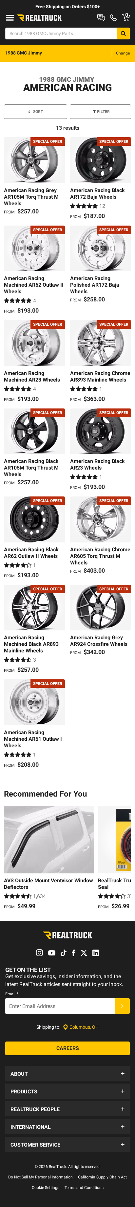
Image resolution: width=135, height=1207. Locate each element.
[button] (67, 1073)
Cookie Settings (45, 1187)
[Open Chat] (101, 17)
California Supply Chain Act (102, 1177)
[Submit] (122, 1006)
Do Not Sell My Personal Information (40, 1177)
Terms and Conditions (84, 1187)
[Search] (123, 33)
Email (11, 994)
